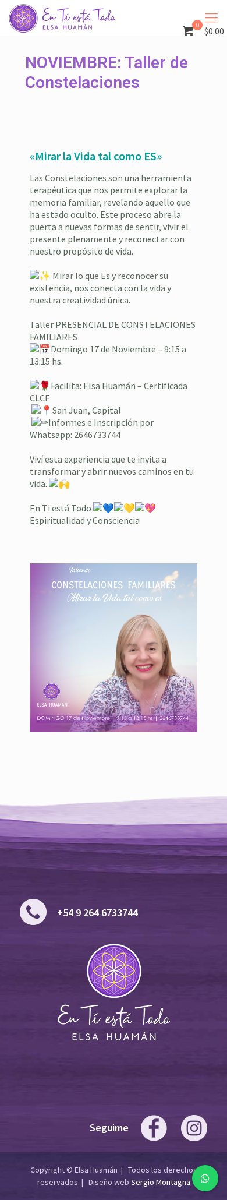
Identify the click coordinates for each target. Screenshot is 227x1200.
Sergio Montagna (160, 1182)
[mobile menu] (211, 17)
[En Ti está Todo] (62, 17)
